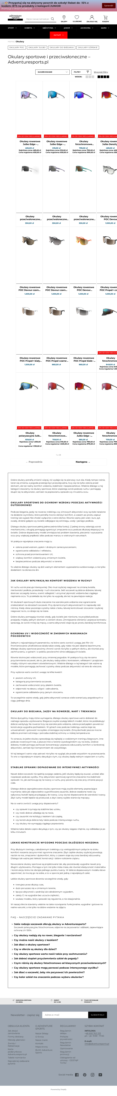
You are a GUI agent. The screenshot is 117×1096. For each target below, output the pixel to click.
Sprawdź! (108, 5)
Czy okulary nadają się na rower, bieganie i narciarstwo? (48, 935)
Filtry (77, 72)
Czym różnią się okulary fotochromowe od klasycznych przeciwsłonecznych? (60, 963)
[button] (52, 72)
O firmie (39, 1036)
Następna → (83, 462)
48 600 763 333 (93, 1033)
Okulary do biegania (62, 47)
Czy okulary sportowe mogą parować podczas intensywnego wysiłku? (56, 967)
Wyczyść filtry (101, 72)
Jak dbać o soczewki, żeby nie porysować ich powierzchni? (49, 972)
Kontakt (39, 1043)
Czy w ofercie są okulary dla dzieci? (35, 949)
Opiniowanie (66, 1048)
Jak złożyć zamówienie (14, 1032)
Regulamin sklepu (65, 1032)
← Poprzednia (34, 462)
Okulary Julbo (37, 47)
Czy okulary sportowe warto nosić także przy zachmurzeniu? (50, 954)
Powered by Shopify (58, 1089)
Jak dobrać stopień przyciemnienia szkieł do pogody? (46, 958)
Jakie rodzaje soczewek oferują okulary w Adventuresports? (50, 924)
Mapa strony (41, 1046)
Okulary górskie (87, 47)
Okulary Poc (16, 47)
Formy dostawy (16, 1036)
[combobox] (37, 19)
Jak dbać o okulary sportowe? (32, 944)
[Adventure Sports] (15, 18)
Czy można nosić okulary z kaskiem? (36, 940)
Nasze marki (41, 1040)
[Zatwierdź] (52, 19)
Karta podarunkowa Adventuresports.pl (17, 1052)
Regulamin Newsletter (65, 1043)
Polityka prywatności (66, 1037)
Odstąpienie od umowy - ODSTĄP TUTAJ (69, 1060)
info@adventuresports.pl (97, 1043)
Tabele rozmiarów (17, 1057)
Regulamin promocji (65, 1053)
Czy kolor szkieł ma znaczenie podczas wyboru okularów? (49, 977)
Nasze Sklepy (41, 1033)
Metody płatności (16, 1040)
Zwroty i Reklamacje (13, 1044)
